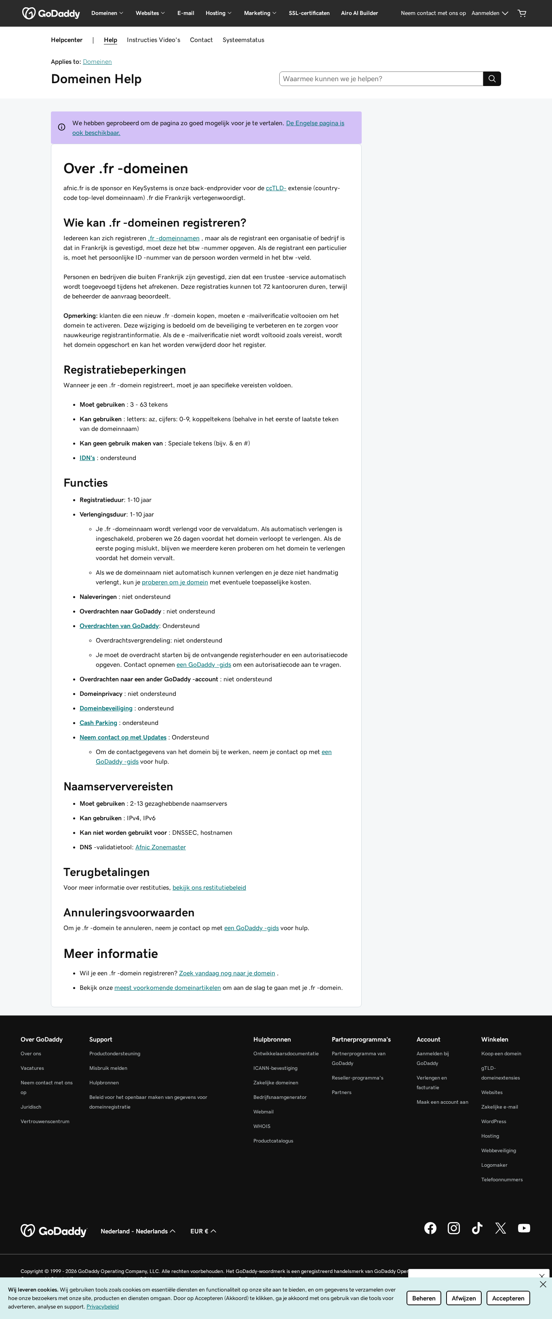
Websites (492, 1092)
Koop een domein (501, 1053)
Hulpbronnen (104, 1082)
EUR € (199, 1231)
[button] (542, 1276)
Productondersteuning (114, 1053)
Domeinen (97, 61)
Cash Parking (98, 722)
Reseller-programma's (357, 1077)
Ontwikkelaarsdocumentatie (286, 1053)
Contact (201, 39)
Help (110, 39)
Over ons (31, 1053)
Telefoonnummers (502, 1179)
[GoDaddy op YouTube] (524, 1233)
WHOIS (261, 1126)
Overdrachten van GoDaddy (119, 625)
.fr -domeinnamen (174, 238)
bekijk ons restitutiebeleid (209, 887)
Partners (342, 1092)
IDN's (87, 457)
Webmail (263, 1111)
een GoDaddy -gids (204, 664)
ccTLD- (276, 188)
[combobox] (381, 78)
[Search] (492, 78)
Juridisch (31, 1106)
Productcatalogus (273, 1140)
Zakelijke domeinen (275, 1082)
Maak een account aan (442, 1102)
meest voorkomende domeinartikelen (167, 987)
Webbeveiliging (498, 1150)
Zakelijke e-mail (499, 1106)
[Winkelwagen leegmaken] (522, 13)
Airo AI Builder (359, 13)
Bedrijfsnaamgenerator (280, 1097)
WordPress (493, 1121)
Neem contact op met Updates (123, 737)
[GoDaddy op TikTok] (477, 1233)
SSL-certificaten (309, 13)
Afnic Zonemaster (160, 847)
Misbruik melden (108, 1068)
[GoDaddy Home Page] (54, 1231)
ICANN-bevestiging (275, 1068)
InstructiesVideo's (153, 39)
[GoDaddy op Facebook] (430, 1233)
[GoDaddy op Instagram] (454, 1233)
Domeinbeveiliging (106, 708)
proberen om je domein (175, 582)
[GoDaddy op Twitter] (500, 1233)
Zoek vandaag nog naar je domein (227, 973)
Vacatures (32, 1068)
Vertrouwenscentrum (45, 1121)
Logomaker (494, 1165)
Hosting (490, 1135)
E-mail (185, 13)
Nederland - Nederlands (134, 1231)
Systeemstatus (243, 39)
